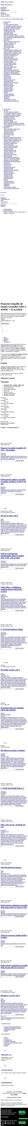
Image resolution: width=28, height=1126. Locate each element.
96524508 (3, 561)
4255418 (3, 910)
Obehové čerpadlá (8, 86)
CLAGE (6, 1038)
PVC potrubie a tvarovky (10, 99)
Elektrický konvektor (9, 85)
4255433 (3, 971)
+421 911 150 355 (8, 2)
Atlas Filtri (3, 632)
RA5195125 (4, 634)
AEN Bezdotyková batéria (11, 867)
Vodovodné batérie (8, 33)
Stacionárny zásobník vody (10, 55)
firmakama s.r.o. (6, 1054)
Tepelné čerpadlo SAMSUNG (11, 70)
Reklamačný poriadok (9, 1029)
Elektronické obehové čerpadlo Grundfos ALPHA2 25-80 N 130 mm (13, 481)
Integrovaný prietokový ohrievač (12, 28)
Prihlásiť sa (3, 197)
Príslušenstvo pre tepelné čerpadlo (12, 74)
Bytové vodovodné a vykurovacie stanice (14, 36)
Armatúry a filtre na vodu (10, 64)
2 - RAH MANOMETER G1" (12, 788)
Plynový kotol (7, 78)
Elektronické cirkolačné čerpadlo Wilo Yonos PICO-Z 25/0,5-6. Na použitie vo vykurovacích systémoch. (14, 914)
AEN (2, 872)
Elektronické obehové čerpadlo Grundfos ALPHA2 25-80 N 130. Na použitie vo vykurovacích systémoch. (13, 491)
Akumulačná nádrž (8, 81)
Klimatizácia (7, 96)
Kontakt (6, 1045)
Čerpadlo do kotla (8, 88)
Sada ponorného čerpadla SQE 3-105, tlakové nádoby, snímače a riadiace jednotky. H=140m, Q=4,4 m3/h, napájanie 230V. (14, 565)
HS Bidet (3, 755)
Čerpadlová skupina (9, 89)
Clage (2, 519)
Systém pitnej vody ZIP (9, 31)
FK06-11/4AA (4, 596)
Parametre (6, 339)
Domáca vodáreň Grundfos (10, 60)
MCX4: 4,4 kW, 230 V (9, 516)
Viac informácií (4, 1117)
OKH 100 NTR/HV (6, 714)
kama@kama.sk (8, 4)
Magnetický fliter (8, 91)
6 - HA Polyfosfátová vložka (12, 629)
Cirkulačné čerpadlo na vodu (11, 58)
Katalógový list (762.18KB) (7, 423)
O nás (5, 1037)
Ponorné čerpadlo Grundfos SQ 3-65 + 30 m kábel (13, 449)
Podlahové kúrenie (8, 84)
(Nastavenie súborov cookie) (14, 1097)
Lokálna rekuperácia (9, 94)
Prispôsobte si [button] (22, 1114)
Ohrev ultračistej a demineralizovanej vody (14, 37)
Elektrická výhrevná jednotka (11, 82)
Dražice (2, 713)
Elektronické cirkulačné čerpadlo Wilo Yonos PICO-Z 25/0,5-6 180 (14, 906)
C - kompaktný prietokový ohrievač (12, 26)
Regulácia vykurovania (9, 79)
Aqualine (3, 753)
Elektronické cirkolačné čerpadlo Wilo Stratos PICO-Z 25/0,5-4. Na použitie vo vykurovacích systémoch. (14, 974)
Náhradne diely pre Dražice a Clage (13, 1042)
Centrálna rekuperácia (9, 95)
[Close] (1, 105)
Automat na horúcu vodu (10, 43)
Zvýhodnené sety (8, 38)
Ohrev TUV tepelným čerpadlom (12, 71)
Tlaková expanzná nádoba (10, 67)
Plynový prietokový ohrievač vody (12, 51)
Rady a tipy (7, 1044)
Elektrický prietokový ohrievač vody (13, 50)
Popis (5, 337)
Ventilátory (6, 98)
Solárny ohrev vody (8, 57)
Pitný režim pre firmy (9, 47)
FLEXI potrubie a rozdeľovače (11, 101)
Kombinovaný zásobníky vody (11, 54)
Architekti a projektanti (10, 1041)
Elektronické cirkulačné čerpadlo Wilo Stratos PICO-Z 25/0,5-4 (14, 966)
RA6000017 (4, 793)
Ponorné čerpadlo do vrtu (10, 62)
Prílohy (5, 340)
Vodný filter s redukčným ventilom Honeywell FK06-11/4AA (11, 589)
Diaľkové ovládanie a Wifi (10, 34)
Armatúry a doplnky (9, 44)
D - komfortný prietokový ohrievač (12, 27)
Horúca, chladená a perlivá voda (12, 41)
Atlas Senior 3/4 (5, 831)
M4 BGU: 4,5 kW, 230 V (10, 996)
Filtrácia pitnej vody (9, 45)
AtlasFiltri (3, 595)
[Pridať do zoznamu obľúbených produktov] (1, 325)
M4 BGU (3, 1000)
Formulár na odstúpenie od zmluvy (12, 1028)
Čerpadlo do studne (8, 61)
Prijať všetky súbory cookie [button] (22, 1112)
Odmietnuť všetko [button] (23, 1118)
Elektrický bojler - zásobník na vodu (13, 53)
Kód (2, 421)
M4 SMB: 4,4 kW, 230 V (10, 670)
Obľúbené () (4, 7)
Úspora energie (8, 1040)
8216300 (3, 941)
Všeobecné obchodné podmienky (12, 1026)
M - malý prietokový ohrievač (11, 24)
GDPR (6, 1031)
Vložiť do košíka (5, 323)
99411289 (3, 487)
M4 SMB (3, 674)
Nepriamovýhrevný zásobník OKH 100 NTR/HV (12, 709)
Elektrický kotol (8, 77)
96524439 (3, 453)
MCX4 (2, 520)
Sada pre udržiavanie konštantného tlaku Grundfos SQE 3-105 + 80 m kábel (12, 556)
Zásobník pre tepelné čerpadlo (11, 72)
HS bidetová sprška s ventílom (13, 750)
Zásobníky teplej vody (9, 30)
